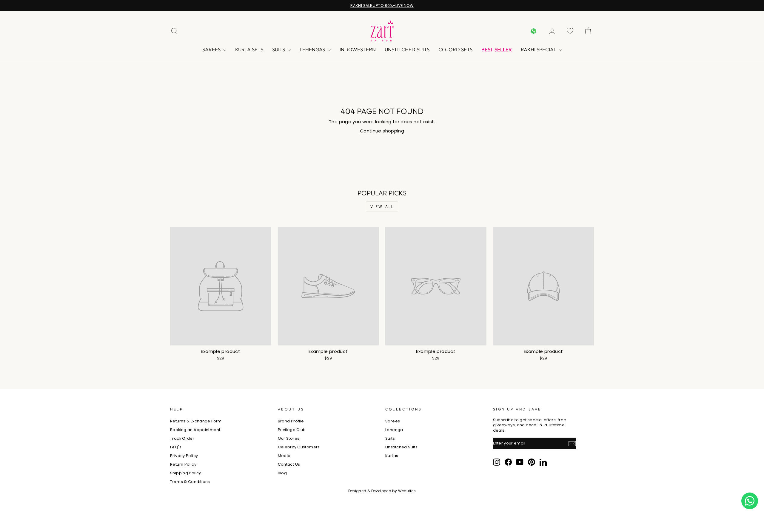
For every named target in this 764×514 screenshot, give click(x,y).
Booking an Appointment (195, 429)
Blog (282, 473)
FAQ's (175, 447)
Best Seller (496, 49)
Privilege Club (292, 429)
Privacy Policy (184, 455)
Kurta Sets (249, 49)
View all (382, 206)
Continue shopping (382, 131)
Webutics (407, 490)
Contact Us (289, 464)
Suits (279, 49)
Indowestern (358, 49)
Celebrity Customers (299, 447)
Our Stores (289, 438)
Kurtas (391, 455)
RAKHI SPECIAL (539, 49)
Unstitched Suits (407, 49)
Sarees (212, 49)
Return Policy (183, 464)
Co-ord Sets (455, 49)
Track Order (182, 438)
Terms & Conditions (190, 481)
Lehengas (313, 49)
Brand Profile (291, 421)
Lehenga (394, 429)
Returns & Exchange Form (196, 421)
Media (284, 455)
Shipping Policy (185, 473)
